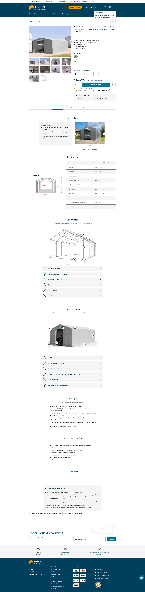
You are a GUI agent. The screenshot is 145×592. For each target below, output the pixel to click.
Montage (82, 107)
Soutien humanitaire (56, 572)
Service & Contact (75, 7)
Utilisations (54, 589)
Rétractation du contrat (35, 574)
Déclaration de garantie (57, 586)
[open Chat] (141, 577)
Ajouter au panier (96, 85)
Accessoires (110, 107)
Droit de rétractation (56, 584)
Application (34, 107)
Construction (57, 107)
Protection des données (57, 579)
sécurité (62, 415)
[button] (110, 7)
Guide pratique (89, 7)
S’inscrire (111, 539)
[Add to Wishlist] (113, 85)
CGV (52, 576)
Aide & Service (33, 572)
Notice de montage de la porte (87, 413)
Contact (31, 569)
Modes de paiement (56, 581)
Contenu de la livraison (96, 107)
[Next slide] (71, 41)
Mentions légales (55, 574)
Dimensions (46, 107)
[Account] (100, 7)
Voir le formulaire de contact (105, 15)
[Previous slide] (29, 41)
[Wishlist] (105, 7)
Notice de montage (73, 413)
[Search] (96, 7)
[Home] (30, 21)
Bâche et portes (70, 107)
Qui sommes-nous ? (56, 569)
